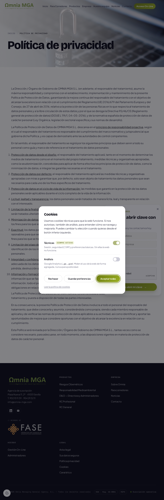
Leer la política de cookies (57, 286)
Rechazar (53, 278)
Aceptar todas (108, 278)
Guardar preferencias (79, 278)
